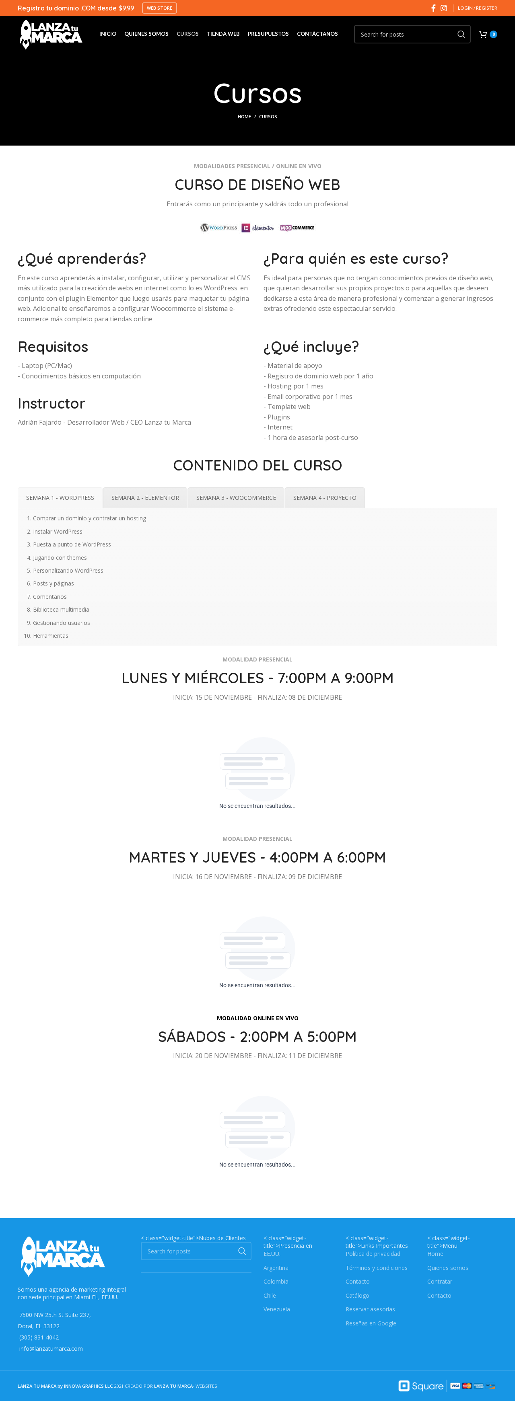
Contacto (358, 1281)
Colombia (276, 1281)
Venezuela (277, 1309)
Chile (270, 1295)
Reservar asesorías (370, 1309)
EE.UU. (272, 1253)
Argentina (276, 1268)
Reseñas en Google (371, 1323)
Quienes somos (447, 1268)
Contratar (439, 1281)
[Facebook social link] (433, 8)
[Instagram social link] (443, 8)
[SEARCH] (461, 34)
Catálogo (357, 1295)
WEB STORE (159, 8)
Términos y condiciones (377, 1268)
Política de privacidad (373, 1253)
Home (244, 116)
